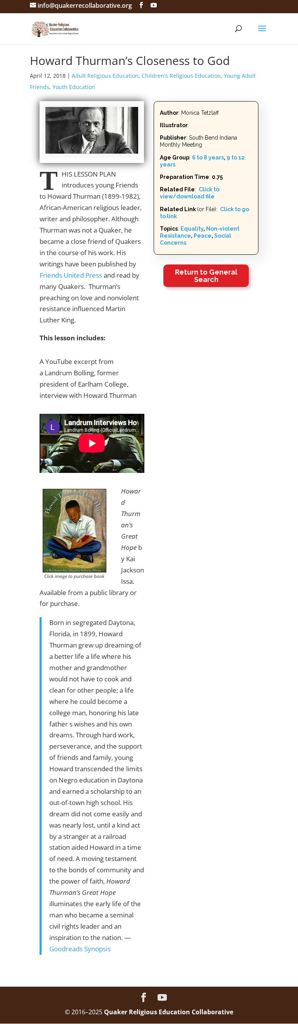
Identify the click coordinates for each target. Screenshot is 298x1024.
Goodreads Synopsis (80, 948)
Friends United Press (71, 275)
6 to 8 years (208, 157)
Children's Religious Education (181, 75)
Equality (191, 229)
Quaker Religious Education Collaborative (168, 1012)
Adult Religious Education (105, 75)
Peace (202, 236)
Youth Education (73, 87)
